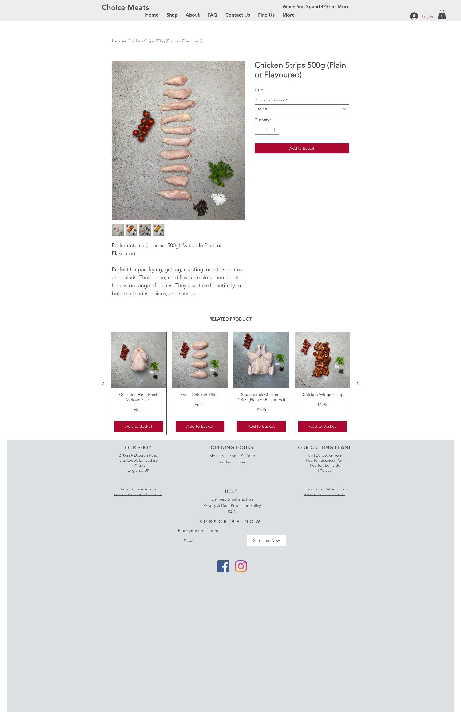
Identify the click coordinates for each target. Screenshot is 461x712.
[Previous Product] (103, 384)
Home (118, 40)
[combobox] (302, 108)
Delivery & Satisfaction (232, 499)
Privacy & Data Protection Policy (232, 505)
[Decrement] (258, 129)
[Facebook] (223, 566)
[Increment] (275, 129)
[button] (172, 15)
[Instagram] (241, 566)
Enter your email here (198, 531)
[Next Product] (358, 384)
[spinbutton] (267, 129)
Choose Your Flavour (271, 100)
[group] (230, 383)
